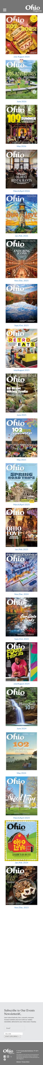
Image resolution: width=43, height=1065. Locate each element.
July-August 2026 (21, 56)
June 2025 (21, 415)
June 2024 (21, 728)
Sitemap (18, 1061)
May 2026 (21, 146)
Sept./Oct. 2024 (21, 639)
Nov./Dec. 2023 (21, 907)
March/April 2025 (21, 504)
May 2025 (21, 459)
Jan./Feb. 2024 (21, 862)
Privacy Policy (26, 1061)
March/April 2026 (21, 191)
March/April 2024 (21, 817)
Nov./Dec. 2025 (21, 280)
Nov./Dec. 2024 (21, 594)
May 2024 (21, 773)
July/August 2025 (21, 370)
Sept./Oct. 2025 (21, 325)
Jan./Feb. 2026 (21, 235)
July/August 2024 (21, 683)
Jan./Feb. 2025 (21, 549)
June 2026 (21, 101)
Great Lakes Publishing (27, 1050)
